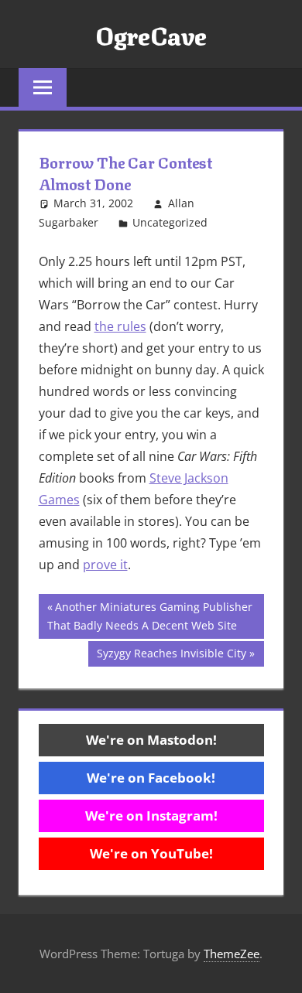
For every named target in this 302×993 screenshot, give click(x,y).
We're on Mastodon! (151, 740)
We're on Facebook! (151, 778)
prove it (105, 564)
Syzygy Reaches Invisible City (171, 656)
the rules (120, 326)
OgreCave (151, 34)
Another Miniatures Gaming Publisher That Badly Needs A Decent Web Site (149, 616)
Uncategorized (170, 222)
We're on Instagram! (151, 815)
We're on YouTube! (151, 853)
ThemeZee (231, 953)
